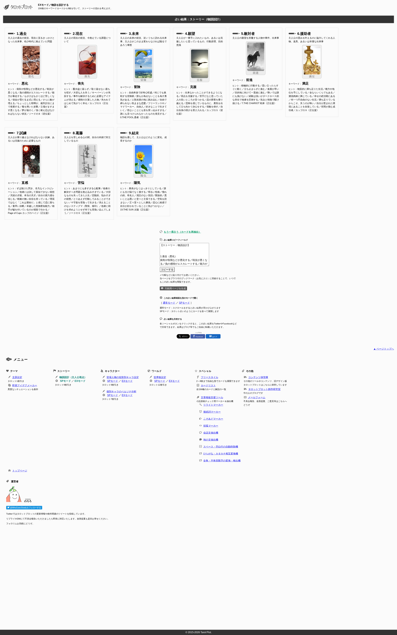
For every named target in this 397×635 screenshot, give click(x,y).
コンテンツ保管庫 (258, 377)
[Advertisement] (99, 576)
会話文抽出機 (210, 432)
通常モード (169, 302)
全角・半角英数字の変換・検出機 (222, 460)
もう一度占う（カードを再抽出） (182, 232)
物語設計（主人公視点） (73, 377)
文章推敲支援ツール (212, 397)
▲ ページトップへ (383, 348)
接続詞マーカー (212, 411)
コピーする (167, 269)
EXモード (80, 381)
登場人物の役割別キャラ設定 (123, 377)
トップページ (19, 470)
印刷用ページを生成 (175, 288)
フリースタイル (209, 377)
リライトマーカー (213, 405)
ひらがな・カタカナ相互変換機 (220, 453)
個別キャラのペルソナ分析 (121, 391)
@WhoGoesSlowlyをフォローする (25, 507)
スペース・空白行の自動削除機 (220, 446)
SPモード (184, 302)
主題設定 (17, 377)
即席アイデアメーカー (24, 385)
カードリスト (208, 385)
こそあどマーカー (213, 418)
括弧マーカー (210, 425)
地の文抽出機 (210, 439)
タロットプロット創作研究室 (264, 389)
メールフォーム (256, 397)
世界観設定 (160, 377)
